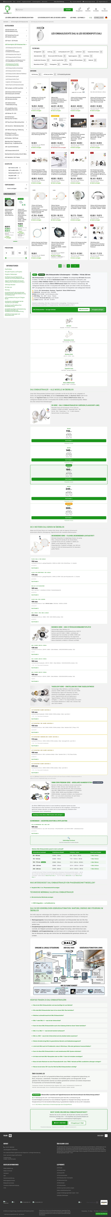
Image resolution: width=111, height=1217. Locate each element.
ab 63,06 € (33, 729)
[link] (69, 57)
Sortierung (35, 74)
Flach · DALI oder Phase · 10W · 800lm (41, 572)
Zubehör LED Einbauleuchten (14, 82)
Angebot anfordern (26, 1)
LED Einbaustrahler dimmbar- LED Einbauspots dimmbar (13, 92)
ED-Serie (69, 325)
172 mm (34, 739)
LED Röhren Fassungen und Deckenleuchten (12, 314)
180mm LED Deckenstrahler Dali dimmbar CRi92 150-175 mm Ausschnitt (78, 244)
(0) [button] (103, 1)
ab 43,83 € (33, 565)
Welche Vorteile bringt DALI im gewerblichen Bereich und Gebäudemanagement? (57, 1041)
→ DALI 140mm (94, 858)
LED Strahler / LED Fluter (11, 138)
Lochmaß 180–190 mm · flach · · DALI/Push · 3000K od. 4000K (49, 603)
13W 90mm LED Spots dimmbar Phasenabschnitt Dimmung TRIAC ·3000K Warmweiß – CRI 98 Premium (98, 136)
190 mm (34, 752)
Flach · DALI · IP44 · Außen (38, 599)
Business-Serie (69, 354)
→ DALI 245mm (94, 865)
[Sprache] (106, 17)
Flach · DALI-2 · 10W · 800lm (38, 559)
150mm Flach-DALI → (50, 875)
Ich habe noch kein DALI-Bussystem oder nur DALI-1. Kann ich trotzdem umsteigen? (58, 1056)
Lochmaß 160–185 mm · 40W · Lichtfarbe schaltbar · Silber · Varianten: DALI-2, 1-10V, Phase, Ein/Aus (54, 754)
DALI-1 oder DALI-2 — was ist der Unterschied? (47, 1020)
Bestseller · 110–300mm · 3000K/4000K (69, 327)
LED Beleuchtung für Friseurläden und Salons (12, 134)
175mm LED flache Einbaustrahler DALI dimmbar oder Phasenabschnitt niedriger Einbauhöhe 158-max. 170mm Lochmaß (39, 209)
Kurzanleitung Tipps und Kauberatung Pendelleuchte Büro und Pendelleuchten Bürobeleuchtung (15, 310)
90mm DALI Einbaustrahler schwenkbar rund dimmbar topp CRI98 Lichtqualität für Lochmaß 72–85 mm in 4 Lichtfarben (78, 173)
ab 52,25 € (33, 605)
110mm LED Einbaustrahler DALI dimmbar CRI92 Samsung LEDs (78, 99)
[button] (39, 87)
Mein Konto (44, 1)
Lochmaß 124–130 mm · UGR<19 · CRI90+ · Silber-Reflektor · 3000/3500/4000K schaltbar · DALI (53, 649)
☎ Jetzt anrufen (83, 309)
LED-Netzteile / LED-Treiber (12, 157)
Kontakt (19, 1)
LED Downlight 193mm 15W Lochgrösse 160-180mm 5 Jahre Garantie (9, 212)
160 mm (34, 661)
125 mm (34, 712)
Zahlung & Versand (10, 284)
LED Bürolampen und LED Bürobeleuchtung (11, 30)
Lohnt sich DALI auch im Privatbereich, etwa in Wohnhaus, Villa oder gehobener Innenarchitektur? (62, 1046)
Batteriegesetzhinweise (9, 1180)
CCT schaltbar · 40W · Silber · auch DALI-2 (42, 750)
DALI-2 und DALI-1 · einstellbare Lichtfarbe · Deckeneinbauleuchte (46, 590)
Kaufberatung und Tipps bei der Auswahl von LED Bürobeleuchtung (14, 277)
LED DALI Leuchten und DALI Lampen (65, 1188)
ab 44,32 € (33, 592)
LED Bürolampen (61, 1183)
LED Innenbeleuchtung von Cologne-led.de (15, 298)
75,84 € (33, 678)
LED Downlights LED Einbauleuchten (19, 21)
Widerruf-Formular (7, 1170)
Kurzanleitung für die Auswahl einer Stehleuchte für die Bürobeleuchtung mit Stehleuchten (15, 294)
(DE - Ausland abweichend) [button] (58, 257)
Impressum (6, 1173)
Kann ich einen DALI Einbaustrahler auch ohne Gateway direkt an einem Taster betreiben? (59, 1025)
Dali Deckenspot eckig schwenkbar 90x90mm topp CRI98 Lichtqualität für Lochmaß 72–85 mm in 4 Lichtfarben (98, 173)
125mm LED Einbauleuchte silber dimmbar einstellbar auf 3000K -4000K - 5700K (78, 207)
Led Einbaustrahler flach (12, 79)
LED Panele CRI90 (61, 1170)
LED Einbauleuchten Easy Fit (13, 54)
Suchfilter (65, 64)
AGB (4, 1175)
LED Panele (59, 1168)
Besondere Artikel (39, 64)
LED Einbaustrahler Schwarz (13, 71)
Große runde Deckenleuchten (64, 1190)
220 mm (34, 766)
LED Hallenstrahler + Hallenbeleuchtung (11, 103)
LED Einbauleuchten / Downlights (65, 1178)
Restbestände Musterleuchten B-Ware (15, 154)
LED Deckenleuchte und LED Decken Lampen (11, 36)
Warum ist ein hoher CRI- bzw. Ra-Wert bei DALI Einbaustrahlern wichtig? (55, 1066)
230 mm (34, 615)
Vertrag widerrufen (101, 1213)
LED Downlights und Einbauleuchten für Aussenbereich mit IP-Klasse (15, 60)
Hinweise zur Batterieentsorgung (11, 1185)
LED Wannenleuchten (62, 1180)
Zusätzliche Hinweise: (40, 60)
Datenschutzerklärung (8, 1178)
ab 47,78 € (33, 579)
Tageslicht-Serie (69, 368)
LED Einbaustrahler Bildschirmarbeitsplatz (13, 51)
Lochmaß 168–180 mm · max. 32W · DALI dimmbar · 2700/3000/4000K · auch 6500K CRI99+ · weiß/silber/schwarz (57, 828)
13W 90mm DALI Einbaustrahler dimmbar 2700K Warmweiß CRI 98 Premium (97, 245)
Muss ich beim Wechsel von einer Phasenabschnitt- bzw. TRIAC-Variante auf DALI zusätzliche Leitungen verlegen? (67, 1061)
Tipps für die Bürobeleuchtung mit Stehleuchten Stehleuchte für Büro (14, 281)
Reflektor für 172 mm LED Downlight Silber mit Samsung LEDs (39, 99)
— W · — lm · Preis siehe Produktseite (39, 665)
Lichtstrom (79, 52)
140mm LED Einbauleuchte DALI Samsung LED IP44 (39, 133)
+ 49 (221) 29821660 (9, 1147)
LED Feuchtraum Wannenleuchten (14, 122)
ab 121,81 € (34, 831)
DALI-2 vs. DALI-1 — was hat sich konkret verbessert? (49, 1030)
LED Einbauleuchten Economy (14, 47)
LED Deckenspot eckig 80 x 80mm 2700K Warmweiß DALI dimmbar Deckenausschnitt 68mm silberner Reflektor (59, 136)
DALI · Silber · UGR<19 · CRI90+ (39, 645)
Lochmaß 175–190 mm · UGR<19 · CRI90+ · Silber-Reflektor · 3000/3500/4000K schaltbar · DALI (53, 676)
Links (4, 1188)
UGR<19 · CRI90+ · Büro (69, 356)
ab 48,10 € (33, 619)
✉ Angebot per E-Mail (77, 1123)
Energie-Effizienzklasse (76, 60)
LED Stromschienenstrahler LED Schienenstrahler (13, 98)
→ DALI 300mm (94, 868)
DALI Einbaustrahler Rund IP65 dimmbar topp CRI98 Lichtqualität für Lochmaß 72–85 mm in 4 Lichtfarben (58, 172)
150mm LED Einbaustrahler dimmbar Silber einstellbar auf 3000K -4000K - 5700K (98, 207)
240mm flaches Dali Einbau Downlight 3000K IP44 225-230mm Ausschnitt (39, 244)
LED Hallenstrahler (61, 1185)
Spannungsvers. (73, 56)
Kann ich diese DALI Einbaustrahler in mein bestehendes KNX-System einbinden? (57, 1051)
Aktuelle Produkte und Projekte (13, 272)
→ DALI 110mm (94, 855)
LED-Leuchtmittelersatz (11, 146)
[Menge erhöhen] (59, 264)
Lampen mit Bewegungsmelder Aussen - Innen (68, 1193)
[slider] (6, 258)
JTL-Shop (90, 1211)
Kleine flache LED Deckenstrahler (15, 85)
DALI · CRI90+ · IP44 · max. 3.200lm (40, 612)
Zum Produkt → (68, 440)
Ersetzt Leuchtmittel (57, 60)
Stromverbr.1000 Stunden (55, 56)
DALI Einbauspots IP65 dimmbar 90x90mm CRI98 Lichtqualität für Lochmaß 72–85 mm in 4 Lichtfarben (39, 172)
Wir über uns (8, 287)
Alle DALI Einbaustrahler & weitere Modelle (68, 842)
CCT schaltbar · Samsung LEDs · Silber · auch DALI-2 (45, 736)
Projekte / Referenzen (11, 274)
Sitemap (7, 290)
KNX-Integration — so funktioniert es (44, 903)
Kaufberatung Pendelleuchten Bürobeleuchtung (13, 305)
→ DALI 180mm (94, 862)
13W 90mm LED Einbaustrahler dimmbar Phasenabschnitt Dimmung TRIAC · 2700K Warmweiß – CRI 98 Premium (78, 136)
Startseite (5, 21)
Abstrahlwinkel (38, 56)
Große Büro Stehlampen (62, 1195)
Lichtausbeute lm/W (64, 52)
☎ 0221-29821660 (60, 1123)
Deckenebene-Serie (69, 340)
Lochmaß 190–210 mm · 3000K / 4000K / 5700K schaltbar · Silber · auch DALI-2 (49, 767)
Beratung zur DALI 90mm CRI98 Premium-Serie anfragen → (48, 814)
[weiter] (75, 266)
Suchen (68, 9)
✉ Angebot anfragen (97, 309)
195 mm (34, 602)
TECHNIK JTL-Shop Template (101, 1211)
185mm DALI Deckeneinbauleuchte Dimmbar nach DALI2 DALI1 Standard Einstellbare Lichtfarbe (59, 100)
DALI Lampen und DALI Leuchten (14, 88)
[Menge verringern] (53, 264)
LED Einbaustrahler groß (12, 76)
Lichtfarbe (86, 56)
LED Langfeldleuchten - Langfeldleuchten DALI (11, 109)
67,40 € (33, 651)
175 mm (34, 575)
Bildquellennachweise (8, 1183)
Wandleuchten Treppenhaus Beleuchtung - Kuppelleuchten (13, 142)
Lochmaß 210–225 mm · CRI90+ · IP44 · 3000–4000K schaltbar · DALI (47, 617)
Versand (43, 108)
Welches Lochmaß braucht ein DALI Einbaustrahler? (48, 1015)
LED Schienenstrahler (62, 1175)
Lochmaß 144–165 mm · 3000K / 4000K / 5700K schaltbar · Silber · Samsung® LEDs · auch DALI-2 (53, 741)
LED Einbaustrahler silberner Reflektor (16, 73)
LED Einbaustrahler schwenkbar (14, 68)
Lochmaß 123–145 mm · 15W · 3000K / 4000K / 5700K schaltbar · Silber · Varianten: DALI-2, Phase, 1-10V (55, 727)
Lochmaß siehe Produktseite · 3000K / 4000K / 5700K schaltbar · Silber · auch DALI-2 (50, 714)
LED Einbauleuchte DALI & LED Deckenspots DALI (42, 21)
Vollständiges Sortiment (69, 840)
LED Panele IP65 (60, 1173)
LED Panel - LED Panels (11, 40)
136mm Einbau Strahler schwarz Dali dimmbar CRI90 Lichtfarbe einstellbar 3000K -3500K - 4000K (59, 245)
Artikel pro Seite (48, 74)
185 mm (34, 588)
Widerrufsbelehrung (8, 1168)
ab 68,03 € (33, 756)
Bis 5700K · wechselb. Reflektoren (69, 370)
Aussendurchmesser (93, 52)
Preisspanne (53, 64)
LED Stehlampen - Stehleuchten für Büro (11, 117)
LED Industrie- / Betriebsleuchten (14, 126)
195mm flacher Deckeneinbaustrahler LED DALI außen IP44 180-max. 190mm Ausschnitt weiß (59, 208)
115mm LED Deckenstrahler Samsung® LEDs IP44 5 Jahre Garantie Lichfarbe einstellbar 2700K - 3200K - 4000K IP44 (22, 215)
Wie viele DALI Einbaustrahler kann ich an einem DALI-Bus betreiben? (53, 1010)
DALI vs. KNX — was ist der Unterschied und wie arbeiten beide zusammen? (55, 1036)
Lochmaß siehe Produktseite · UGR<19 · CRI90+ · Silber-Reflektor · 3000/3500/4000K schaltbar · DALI (54, 663)
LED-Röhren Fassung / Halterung (14, 130)
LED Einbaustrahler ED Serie (13, 57)
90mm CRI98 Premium (69, 382)
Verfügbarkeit (37, 52)
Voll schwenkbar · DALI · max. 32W (40, 824)
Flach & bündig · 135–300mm (69, 341)
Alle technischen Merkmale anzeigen (42, 897)
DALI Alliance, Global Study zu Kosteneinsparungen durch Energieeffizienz (54, 1104)
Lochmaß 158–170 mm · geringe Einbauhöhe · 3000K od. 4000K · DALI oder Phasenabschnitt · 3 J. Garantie (55, 576)
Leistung (49, 52)
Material (91, 60)
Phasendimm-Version (69, 443)
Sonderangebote (36, 1)
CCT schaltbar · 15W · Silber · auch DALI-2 (42, 723)
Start (14, 1)
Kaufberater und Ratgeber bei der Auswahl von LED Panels (14, 301)
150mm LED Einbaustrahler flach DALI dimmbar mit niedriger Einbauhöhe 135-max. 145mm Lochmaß (98, 100)
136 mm (34, 648)
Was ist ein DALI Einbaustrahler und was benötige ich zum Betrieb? (53, 1005)
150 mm (34, 561)
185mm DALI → (69, 875)
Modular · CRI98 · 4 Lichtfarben (69, 384)
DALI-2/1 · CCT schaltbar (37, 585)
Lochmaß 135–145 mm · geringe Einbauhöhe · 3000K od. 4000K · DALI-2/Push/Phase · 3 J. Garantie (53, 563)
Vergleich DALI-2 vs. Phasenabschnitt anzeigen (45, 887)
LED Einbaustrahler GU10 (12, 150)
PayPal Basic (8, 269)
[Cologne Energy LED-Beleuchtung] (7, 9)
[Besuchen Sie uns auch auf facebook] (10, 1135)
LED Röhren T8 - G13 (10, 113)
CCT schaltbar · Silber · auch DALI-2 (41, 709)
